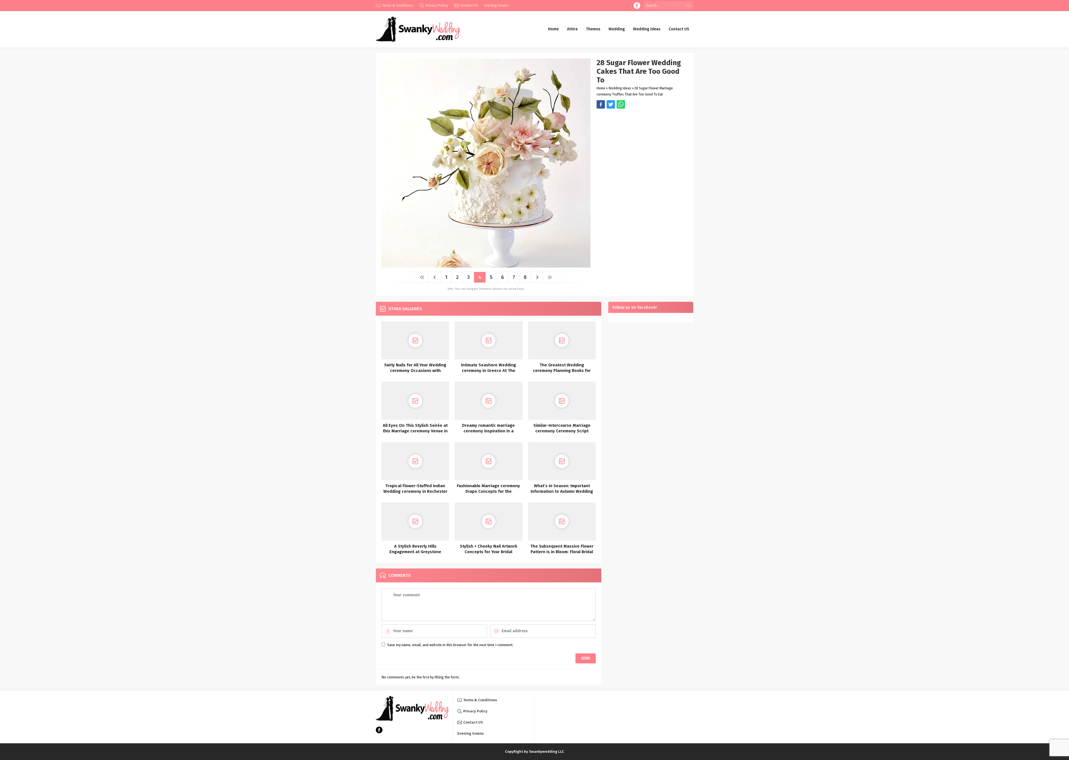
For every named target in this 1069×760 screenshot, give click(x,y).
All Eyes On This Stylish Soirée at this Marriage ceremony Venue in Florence (415, 431)
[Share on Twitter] (621, 104)
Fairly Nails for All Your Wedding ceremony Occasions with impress (415, 370)
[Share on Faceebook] (611, 104)
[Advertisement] (642, 147)
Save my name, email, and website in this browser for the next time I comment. (450, 645)
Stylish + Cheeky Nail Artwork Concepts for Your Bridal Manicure (488, 552)
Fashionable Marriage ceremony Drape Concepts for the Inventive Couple (488, 491)
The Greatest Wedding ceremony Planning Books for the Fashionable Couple (562, 370)
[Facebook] (637, 5)
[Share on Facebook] (601, 104)
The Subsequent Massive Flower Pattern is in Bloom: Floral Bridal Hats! (562, 552)
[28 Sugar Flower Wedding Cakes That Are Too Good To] (485, 265)
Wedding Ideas (620, 88)
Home (601, 88)
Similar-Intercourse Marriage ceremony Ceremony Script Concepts (561, 431)
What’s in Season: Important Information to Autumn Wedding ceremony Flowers (562, 491)
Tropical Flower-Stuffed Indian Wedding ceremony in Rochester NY (415, 491)
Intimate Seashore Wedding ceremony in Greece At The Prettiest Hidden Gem (488, 370)
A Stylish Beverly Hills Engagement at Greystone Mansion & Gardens (415, 552)
